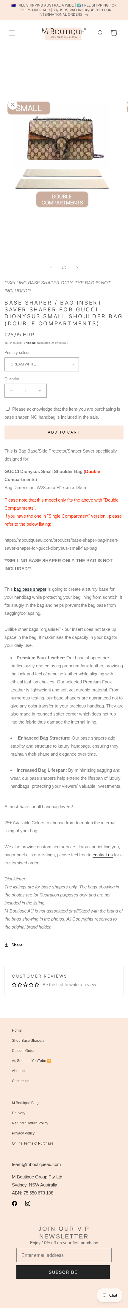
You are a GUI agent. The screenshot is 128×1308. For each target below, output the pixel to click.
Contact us (20, 1081)
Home (17, 1030)
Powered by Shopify (89, 1304)
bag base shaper (30, 589)
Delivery (18, 1113)
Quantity (11, 379)
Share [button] (17, 945)
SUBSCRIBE (63, 1272)
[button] (11, 33)
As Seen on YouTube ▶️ (31, 1061)
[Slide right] (77, 267)
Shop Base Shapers (28, 1040)
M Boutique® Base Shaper (55, 1304)
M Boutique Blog (25, 1103)
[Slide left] (50, 267)
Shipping (30, 342)
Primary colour (16, 352)
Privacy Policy (23, 1133)
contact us (103, 854)
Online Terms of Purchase (33, 1143)
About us (19, 1071)
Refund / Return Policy (30, 1123)
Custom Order (23, 1051)
